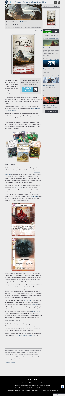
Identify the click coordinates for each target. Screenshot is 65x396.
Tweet (41, 30)
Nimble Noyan (34, 196)
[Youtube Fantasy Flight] (35, 379)
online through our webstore (27, 335)
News (11, 2)
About (33, 2)
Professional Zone (39, 383)
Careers (32, 383)
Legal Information (35, 385)
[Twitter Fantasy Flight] (31, 379)
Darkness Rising (28, 300)
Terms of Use (29, 385)
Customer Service (25, 383)
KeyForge (57, 95)
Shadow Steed (36, 311)
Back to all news (10, 362)
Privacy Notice (17, 385)
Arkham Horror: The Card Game (53, 59)
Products (18, 2)
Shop (39, 2)
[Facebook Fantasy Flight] (29, 379)
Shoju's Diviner (18, 187)
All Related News (51, 111)
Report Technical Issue (59, 395)
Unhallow (35, 304)
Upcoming (26, 2)
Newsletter (48, 385)
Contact (46, 383)
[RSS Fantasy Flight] (36, 379)
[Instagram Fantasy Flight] (33, 379)
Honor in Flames (51, 28)
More (44, 2)
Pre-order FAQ (42, 385)
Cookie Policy (23, 385)
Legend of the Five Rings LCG (20, 21)
